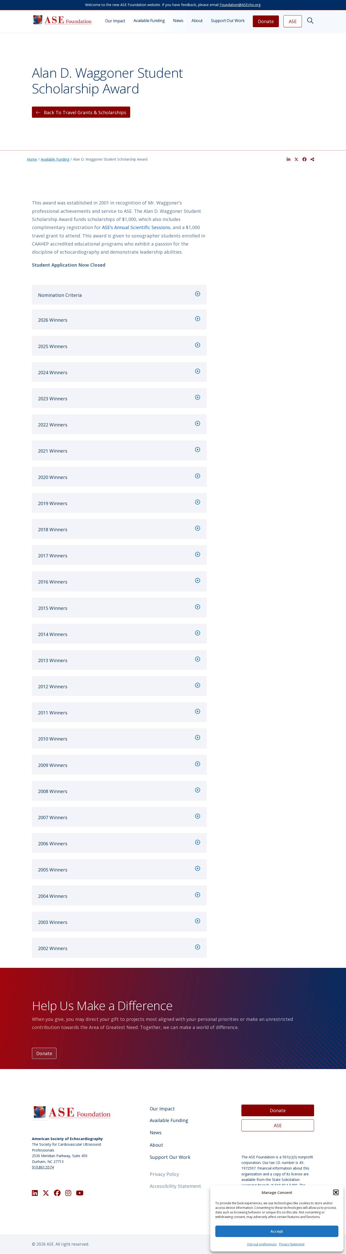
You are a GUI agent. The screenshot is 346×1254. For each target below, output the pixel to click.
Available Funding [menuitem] (149, 20)
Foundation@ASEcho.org (240, 4)
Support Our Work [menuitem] (227, 20)
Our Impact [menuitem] (115, 21)
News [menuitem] (178, 20)
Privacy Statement (291, 1244)
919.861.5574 (43, 1167)
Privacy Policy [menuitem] (164, 1174)
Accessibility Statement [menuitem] (175, 1186)
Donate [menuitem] (266, 21)
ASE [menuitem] (293, 21)
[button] (335, 1192)
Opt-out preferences (262, 1244)
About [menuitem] (197, 20)
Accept (277, 1231)
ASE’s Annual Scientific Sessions (136, 227)
